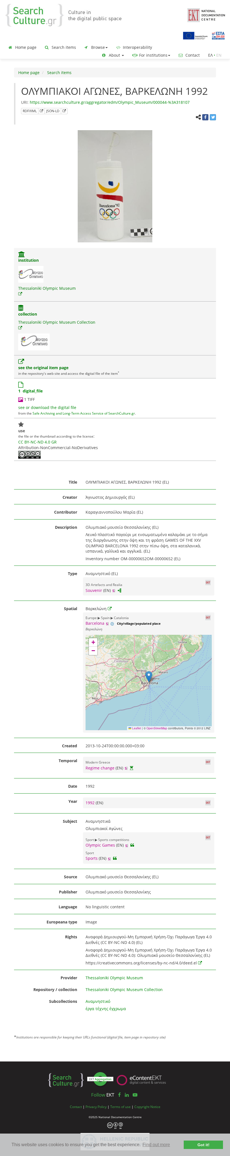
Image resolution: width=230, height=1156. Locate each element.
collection (27, 314)
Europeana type (62, 922)
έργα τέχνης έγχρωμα (106, 1008)
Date (72, 786)
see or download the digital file (47, 407)
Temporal (68, 760)
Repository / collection (55, 989)
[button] (148, 676)
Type (72, 573)
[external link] (20, 294)
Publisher (68, 892)
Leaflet (136, 728)
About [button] (114, 55)
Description (66, 527)
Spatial (70, 608)
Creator (70, 497)
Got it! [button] (203, 1145)
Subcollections (63, 1001)
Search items (63, 47)
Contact (192, 55)
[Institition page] (21, 255)
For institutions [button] (152, 55)
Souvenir (94, 590)
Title (73, 482)
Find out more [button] (156, 1144)
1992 (91, 802)
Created (69, 745)
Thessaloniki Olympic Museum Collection (56, 322)
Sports (92, 858)
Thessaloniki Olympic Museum (47, 288)
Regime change (100, 768)
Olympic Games (100, 845)
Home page (25, 47)
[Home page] (67, 14)
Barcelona (95, 623)
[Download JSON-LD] (64, 111)
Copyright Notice (147, 1106)
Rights (71, 936)
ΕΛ (210, 55)
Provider (69, 977)
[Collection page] (20, 308)
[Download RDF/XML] (41, 111)
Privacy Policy (96, 1106)
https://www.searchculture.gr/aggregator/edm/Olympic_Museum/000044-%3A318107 (110, 102)
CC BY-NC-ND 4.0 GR (37, 442)
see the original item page (43, 367)
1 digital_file (30, 391)
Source (70, 876)
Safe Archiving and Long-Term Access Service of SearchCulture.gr (84, 413)
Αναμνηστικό (98, 1001)
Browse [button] (97, 47)
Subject (70, 821)
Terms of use (120, 1106)
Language (68, 906)
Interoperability (137, 47)
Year (72, 801)
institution (28, 260)
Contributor (65, 512)
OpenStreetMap (156, 728)
